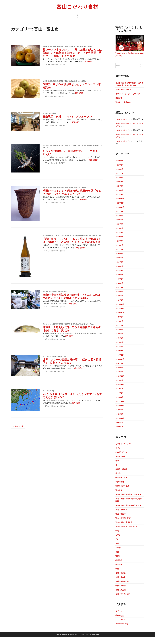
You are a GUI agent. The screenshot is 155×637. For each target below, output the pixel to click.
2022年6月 (119, 224)
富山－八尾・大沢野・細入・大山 (128, 505)
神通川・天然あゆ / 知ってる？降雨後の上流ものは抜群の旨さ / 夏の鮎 (72, 328)
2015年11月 (120, 376)
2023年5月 (119, 177)
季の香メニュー (47, 145)
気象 (53, 391)
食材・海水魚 (120, 573)
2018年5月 (119, 283)
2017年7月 (119, 325)
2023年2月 (119, 190)
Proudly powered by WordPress (67, 634)
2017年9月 (119, 317)
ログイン (118, 611)
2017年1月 (119, 351)
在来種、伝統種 (47, 46)
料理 (85, 145)
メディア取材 (120, 456)
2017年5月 (119, 334)
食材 (81, 46)
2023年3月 (119, 186)
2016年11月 (120, 355)
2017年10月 (120, 313)
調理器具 (118, 560)
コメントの (121, 619)
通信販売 (118, 98)
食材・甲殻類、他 (122, 581)
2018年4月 (119, 287)
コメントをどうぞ (59, 64)
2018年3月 (119, 291)
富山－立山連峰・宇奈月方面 (126, 526)
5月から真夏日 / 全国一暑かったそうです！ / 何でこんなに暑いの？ (72, 395)
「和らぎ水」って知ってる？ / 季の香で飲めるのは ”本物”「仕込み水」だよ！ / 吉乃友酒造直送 (72, 240)
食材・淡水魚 (90, 324)
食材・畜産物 (120, 585)
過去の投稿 (19, 426)
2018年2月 (119, 296)
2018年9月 (119, 266)
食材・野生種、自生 (95, 235)
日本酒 (72, 235)
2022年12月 (120, 199)
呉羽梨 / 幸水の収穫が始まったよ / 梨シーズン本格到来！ (72, 85)
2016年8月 (119, 367)
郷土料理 (77, 46)
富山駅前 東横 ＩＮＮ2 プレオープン (67, 116)
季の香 (45, 235)
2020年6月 (119, 258)
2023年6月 (119, 173)
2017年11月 (120, 308)
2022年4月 (119, 232)
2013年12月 (120, 401)
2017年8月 (119, 321)
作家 (117, 460)
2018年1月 (119, 300)
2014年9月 (119, 389)
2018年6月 (119, 279)
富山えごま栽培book (123, 102)
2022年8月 (119, 215)
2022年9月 (119, 211)
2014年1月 (119, 397)
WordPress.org (121, 624)
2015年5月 (119, 380)
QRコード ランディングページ (127, 94)
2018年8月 (119, 270)
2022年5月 (119, 228)
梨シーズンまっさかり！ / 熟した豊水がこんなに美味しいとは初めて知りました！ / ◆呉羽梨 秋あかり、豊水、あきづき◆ (72, 52)
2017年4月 (119, 338)
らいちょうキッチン (123, 89)
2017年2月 (119, 346)
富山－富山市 (64, 46)
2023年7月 (119, 169)
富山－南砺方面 (121, 509)
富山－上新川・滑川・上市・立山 (128, 494)
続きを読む (89, 61)
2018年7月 (119, 275)
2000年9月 (119, 422)
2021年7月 (119, 241)
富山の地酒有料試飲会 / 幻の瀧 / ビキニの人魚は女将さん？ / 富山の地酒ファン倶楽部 (72, 296)
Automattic (95, 634)
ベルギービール (121, 452)
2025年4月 (119, 165)
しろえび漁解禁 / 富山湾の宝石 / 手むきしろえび (72, 152)
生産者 (71, 46)
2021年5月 (119, 249)
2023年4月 (119, 182)
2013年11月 (120, 405)
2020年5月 (119, 262)
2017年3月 (119, 342)
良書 (117, 552)
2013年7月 (119, 410)
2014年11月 (120, 384)
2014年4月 (119, 393)
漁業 (74, 324)
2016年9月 (119, 363)
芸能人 (118, 556)
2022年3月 (119, 237)
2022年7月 (119, 220)
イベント (45, 291)
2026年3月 (119, 161)
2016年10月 (120, 359)
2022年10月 (120, 207)
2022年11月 (120, 203)
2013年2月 (119, 414)
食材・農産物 (88, 46)
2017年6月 (119, 329)
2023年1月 (119, 194)
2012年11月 (120, 418)
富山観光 (45, 113)
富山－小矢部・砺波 (123, 518)
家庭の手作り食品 (122, 486)
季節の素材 (56, 46)
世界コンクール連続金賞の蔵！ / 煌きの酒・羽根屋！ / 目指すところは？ (72, 361)
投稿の (119, 615)
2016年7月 (119, 372)
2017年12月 (120, 304)
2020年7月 (119, 253)
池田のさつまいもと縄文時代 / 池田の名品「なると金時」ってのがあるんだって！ (72, 192)
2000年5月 (119, 427)
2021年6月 (119, 245)
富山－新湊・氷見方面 (76, 145)
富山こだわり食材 (77, 6)
